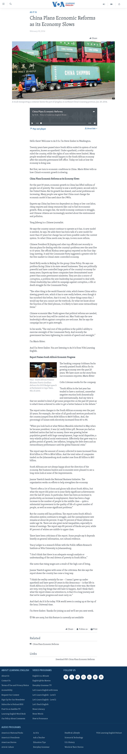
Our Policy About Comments (13, 719)
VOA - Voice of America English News (50, 115)
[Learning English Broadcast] (104, 4)
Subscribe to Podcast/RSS (12, 705)
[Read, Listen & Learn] (119, 4)
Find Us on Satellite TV (11, 709)
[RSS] (89, 677)
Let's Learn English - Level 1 (44, 695)
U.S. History (70, 742)
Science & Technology (74, 738)
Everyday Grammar (41, 747)
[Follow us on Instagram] (83, 677)
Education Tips (39, 742)
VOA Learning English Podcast (109, 733)
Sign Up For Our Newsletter (13, 700)
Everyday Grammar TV (42, 685)
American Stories (8, 742)
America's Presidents (10, 738)
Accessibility (6, 690)
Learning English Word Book (13, 714)
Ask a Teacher (39, 738)
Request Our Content (10, 695)
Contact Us (6, 681)
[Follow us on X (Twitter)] (71, 677)
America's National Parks (12, 733)
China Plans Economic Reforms (47, 112)
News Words (37, 714)
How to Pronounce (40, 719)
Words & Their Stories (74, 747)
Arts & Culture (7, 747)
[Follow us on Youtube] (77, 677)
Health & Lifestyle (72, 733)
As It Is (33, 12)
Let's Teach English (40, 705)
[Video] (111, 4)
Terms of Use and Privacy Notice (15, 685)
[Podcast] (95, 677)
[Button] (93, 38)
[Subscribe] (101, 677)
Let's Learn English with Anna (45, 690)
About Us (5, 676)
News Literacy (38, 709)
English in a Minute (40, 676)
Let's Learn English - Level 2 (44, 700)
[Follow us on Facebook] (66, 677)
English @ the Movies (41, 681)
